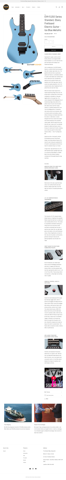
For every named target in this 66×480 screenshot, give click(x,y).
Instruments (25, 453)
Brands (24, 460)
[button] (17, 7)
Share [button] (47, 398)
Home (24, 451)
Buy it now (53, 50)
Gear (24, 455)
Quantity (46, 39)
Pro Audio (25, 457)
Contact (24, 462)
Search (4, 451)
